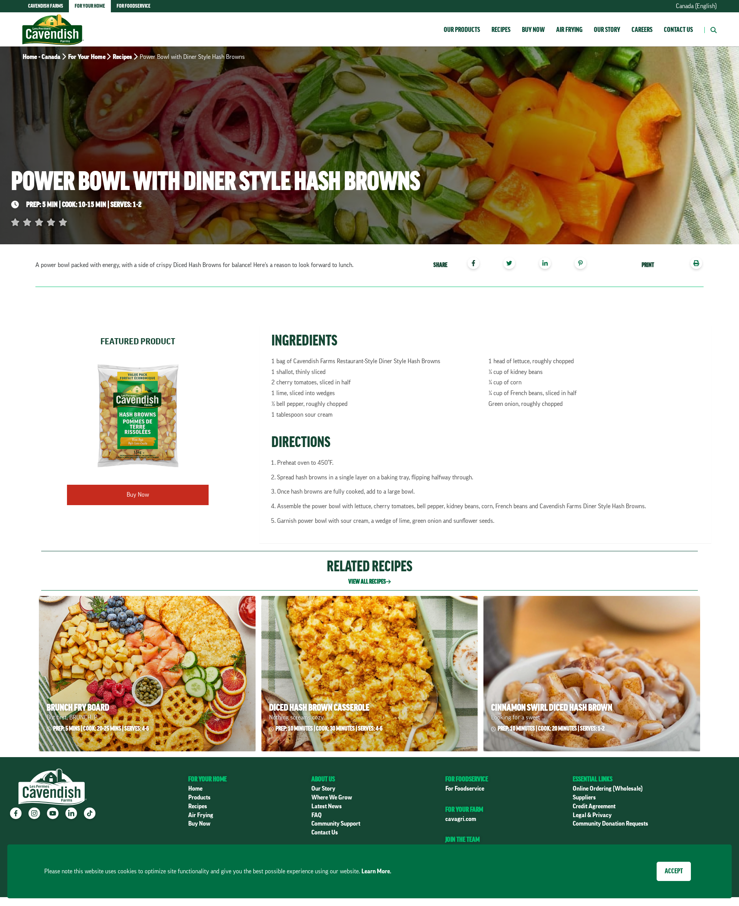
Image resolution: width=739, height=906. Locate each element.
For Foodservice (464, 789)
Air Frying (569, 29)
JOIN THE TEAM (462, 839)
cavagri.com (460, 819)
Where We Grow (331, 797)
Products (199, 797)
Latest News (326, 806)
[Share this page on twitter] (512, 264)
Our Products (462, 29)
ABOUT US (323, 779)
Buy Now (533, 29)
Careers (642, 29)
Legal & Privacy (592, 815)
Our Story (607, 29)
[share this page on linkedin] (548, 264)
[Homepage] (53, 22)
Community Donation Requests (610, 824)
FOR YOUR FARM (464, 809)
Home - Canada (42, 57)
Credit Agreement (594, 806)
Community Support (335, 824)
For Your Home (86, 57)
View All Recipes (367, 582)
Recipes (501, 29)
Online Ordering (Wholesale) (608, 789)
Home (195, 789)
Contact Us (678, 29)
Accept (674, 871)
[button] (710, 29)
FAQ (316, 815)
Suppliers (584, 797)
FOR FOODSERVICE (466, 779)
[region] (515, 264)
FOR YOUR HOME (207, 779)
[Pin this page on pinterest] (583, 264)
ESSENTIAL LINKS (592, 779)
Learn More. (376, 871)
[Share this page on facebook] (476, 264)
